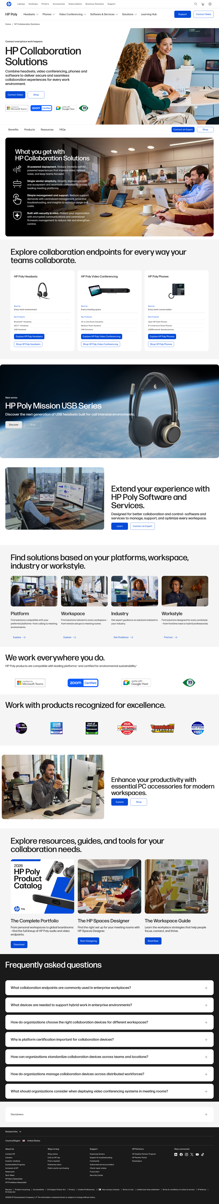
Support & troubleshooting (101, 1158)
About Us (9, 1149)
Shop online (53, 1154)
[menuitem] (21, 4)
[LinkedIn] (175, 1154)
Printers (45, 4)
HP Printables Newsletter (16, 1182)
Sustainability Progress (15, 1165)
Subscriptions (75, 4)
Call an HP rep (54, 1158)
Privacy (72, 1190)
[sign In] (210, 4)
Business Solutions (95, 4)
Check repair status (98, 1168)
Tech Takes (9, 1175)
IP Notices (202, 1190)
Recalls (8, 1190)
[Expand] (206, 988)
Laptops (21, 4)
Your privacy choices (110, 1190)
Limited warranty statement (148, 1190)
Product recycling (22, 1190)
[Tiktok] (202, 1154)
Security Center (96, 1175)
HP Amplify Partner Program (144, 1154)
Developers (137, 1161)
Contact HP (10, 1154)
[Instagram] (186, 1154)
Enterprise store (54, 1165)
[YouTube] (197, 1154)
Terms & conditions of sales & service (179, 1190)
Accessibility (38, 1190)
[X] (191, 1154)
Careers (8, 1158)
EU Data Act (10, 1192)
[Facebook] (181, 1154)
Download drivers (97, 1154)
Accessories (59, 4)
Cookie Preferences (86, 1190)
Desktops (33, 4)
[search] (195, 4)
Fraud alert (94, 1172)
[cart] (202, 4)
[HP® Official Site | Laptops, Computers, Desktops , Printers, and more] (9, 4)
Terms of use (128, 1190)
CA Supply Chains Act (56, 1190)
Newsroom (9, 1172)
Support (111, 4)
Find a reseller (54, 1161)
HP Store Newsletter (14, 1179)
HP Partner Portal (139, 1158)
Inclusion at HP (11, 1168)
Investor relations (12, 1161)
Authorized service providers (102, 1165)
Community (94, 1161)
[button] (31, 14)
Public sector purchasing (58, 1168)
